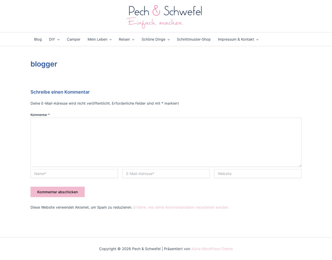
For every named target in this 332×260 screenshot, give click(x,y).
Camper (73, 39)
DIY (52, 39)
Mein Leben (97, 39)
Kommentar (40, 115)
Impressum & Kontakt (236, 39)
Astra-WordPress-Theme (212, 248)
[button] (57, 39)
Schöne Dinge (153, 39)
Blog (38, 39)
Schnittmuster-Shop (194, 39)
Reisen (124, 39)
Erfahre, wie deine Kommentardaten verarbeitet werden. (181, 207)
